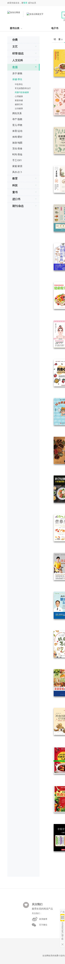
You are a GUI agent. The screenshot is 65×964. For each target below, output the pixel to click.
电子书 (54, 28)
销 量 (57, 39)
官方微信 (43, 925)
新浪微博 (43, 919)
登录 (25, 3)
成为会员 (32, 3)
